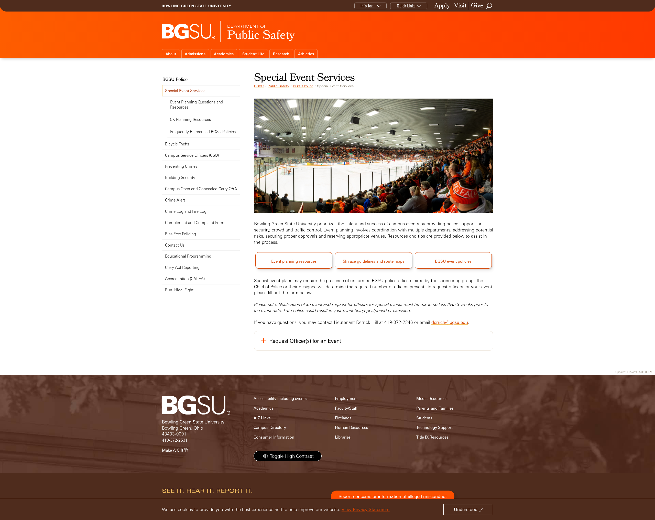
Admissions (195, 54)
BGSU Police (303, 86)
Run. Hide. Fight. (179, 290)
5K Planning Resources (190, 119)
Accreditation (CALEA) (185, 278)
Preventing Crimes (181, 166)
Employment (346, 398)
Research (281, 54)
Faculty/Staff (346, 408)
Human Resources (351, 427)
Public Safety (278, 86)
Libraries (343, 437)
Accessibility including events (280, 398)
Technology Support (434, 427)
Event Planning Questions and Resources (196, 105)
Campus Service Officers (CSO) (192, 155)
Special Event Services (185, 90)
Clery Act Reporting (182, 267)
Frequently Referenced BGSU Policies (203, 131)
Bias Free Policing (180, 233)
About (171, 54)
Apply (442, 6)
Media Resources (431, 398)
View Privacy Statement (366, 509)
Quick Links (406, 5)
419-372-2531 (175, 440)
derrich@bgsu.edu (449, 322)
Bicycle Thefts (177, 144)
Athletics (306, 54)
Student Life (253, 54)
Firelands (343, 418)
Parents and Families (435, 408)
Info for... (368, 5)
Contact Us (174, 245)
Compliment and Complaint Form (194, 222)
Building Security (180, 177)
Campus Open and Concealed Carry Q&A (201, 188)
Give (477, 6)
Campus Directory (270, 427)
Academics (224, 54)
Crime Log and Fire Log (185, 211)
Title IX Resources (432, 437)
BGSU (259, 86)
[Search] (489, 6)
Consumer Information (274, 437)
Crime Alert (175, 200)
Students (424, 418)
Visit (460, 6)
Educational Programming (188, 256)
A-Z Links (262, 418)
